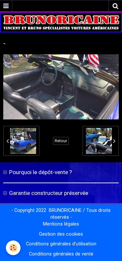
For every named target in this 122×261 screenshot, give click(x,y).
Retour (61, 141)
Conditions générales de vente (61, 254)
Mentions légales (61, 224)
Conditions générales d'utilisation (61, 244)
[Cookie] (13, 247)
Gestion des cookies (61, 234)
